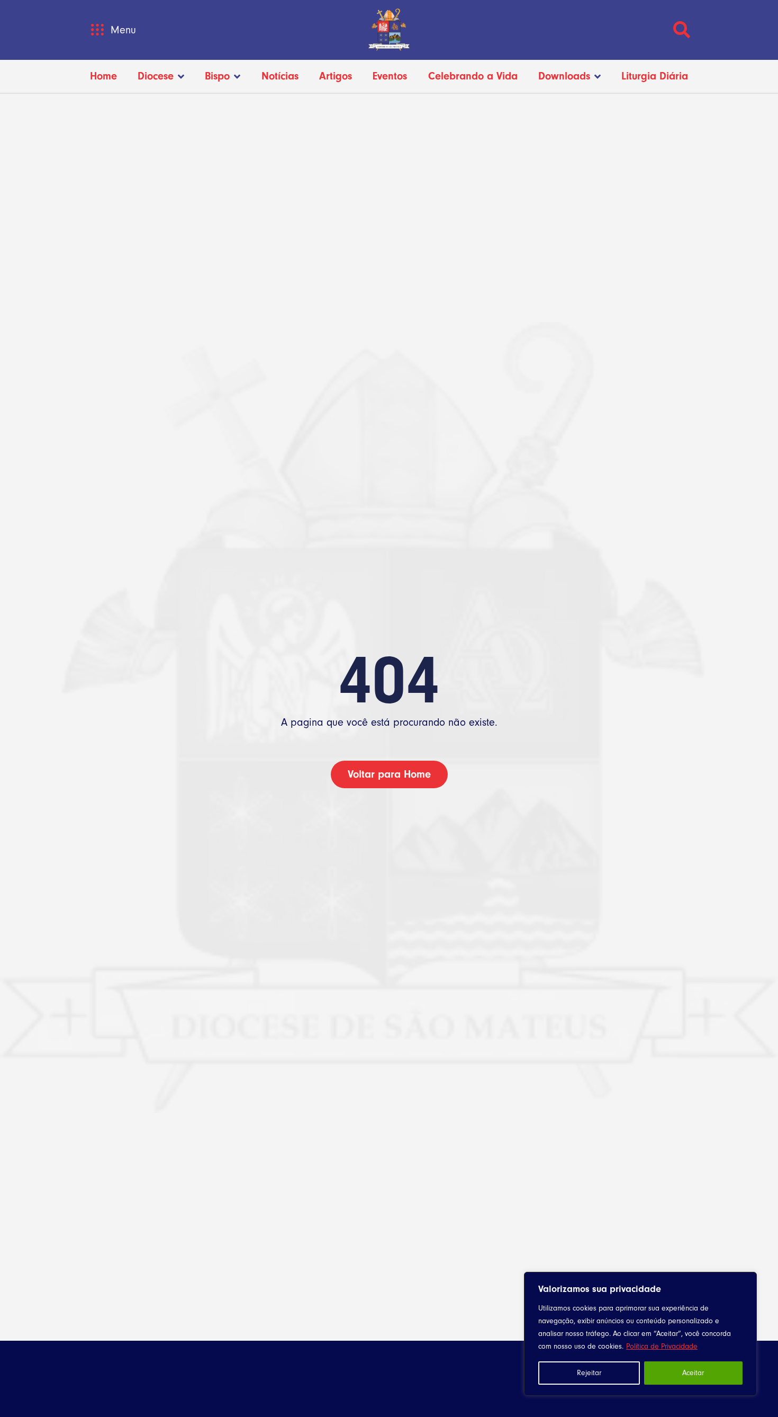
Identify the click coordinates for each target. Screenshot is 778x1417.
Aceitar (693, 1373)
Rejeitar (589, 1373)
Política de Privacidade (662, 1346)
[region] (640, 1334)
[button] (97, 30)
